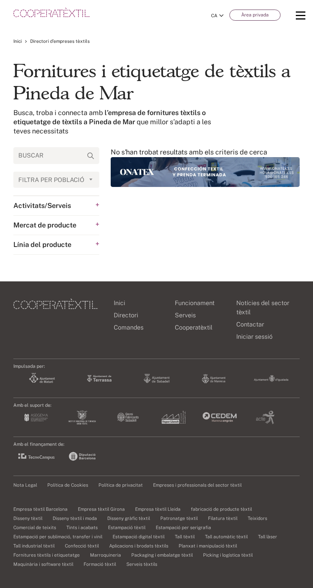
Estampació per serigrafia (183, 527)
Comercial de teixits (34, 527)
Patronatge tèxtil (179, 518)
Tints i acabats (82, 527)
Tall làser (267, 536)
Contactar (250, 324)
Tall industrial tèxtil (34, 546)
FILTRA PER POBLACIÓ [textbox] (51, 180)
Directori (126, 315)
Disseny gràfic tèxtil (128, 518)
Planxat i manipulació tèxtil (208, 546)
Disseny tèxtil (27, 518)
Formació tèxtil (100, 564)
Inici (17, 41)
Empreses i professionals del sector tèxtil (197, 485)
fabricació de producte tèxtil (221, 509)
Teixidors (257, 518)
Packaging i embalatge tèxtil (162, 555)
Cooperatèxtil (194, 327)
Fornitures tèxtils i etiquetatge (46, 555)
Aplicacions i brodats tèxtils (138, 546)
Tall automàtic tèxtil (226, 536)
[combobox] (56, 180)
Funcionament (195, 303)
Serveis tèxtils (141, 564)
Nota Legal (25, 485)
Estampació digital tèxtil (139, 536)
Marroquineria (105, 555)
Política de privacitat (120, 485)
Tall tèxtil (185, 536)
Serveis (185, 315)
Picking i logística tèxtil (228, 555)
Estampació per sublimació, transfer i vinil (57, 536)
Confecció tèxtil (82, 546)
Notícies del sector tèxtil (262, 307)
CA (214, 15)
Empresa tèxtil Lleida (158, 509)
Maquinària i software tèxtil (43, 564)
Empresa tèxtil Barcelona (40, 509)
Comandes (129, 327)
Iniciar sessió (254, 336)
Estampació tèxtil (126, 527)
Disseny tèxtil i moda (75, 518)
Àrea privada (255, 15)
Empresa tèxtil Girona (101, 509)
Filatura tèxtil (222, 518)
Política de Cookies (67, 485)
